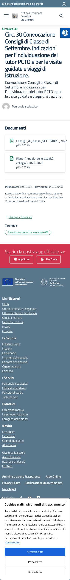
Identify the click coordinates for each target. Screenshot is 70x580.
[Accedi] (64, 4)
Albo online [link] (9, 445)
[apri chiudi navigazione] (6, 16)
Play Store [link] (51, 259)
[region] (35, 539)
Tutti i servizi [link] (9, 397)
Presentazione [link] (11, 344)
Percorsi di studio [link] (12, 392)
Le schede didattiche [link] (15, 414)
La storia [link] (7, 371)
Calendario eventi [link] (13, 440)
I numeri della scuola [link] (15, 357)
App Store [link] (23, 259)
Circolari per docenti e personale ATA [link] (28, 232)
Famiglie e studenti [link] (14, 388)
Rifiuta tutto (35, 572)
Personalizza (35, 562)
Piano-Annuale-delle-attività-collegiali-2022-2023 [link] (35, 160)
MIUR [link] (5, 304)
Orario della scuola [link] (13, 452)
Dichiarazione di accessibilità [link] (43, 483)
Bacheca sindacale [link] (13, 461)
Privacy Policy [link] (11, 483)
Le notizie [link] (8, 431)
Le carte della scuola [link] (15, 362)
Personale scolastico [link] (14, 383)
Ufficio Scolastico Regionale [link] (19, 308)
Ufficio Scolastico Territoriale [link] (19, 313)
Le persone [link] (9, 353)
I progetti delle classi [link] (15, 419)
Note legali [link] (9, 489)
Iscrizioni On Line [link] (12, 322)
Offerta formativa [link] (13, 410)
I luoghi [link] (6, 348)
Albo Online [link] (53, 476)
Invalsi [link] (6, 326)
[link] (65, 33)
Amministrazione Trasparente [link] (21, 476)
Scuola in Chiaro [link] (12, 317)
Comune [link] (7, 331)
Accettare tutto (35, 552)
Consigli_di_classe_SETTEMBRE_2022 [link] (41, 141)
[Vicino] (66, 501)
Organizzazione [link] (11, 366)
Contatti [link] (7, 466)
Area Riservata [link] (11, 457)
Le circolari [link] (8, 436)
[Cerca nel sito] (61, 16)
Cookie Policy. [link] (12, 542)
